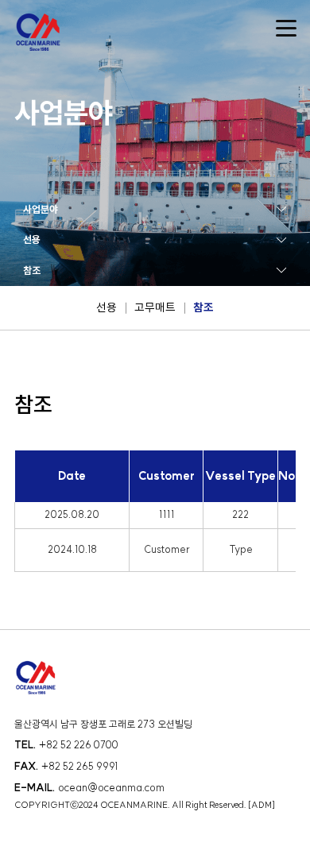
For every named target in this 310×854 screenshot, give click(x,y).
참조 (203, 307)
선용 (106, 307)
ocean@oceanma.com (111, 788)
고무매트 (155, 307)
